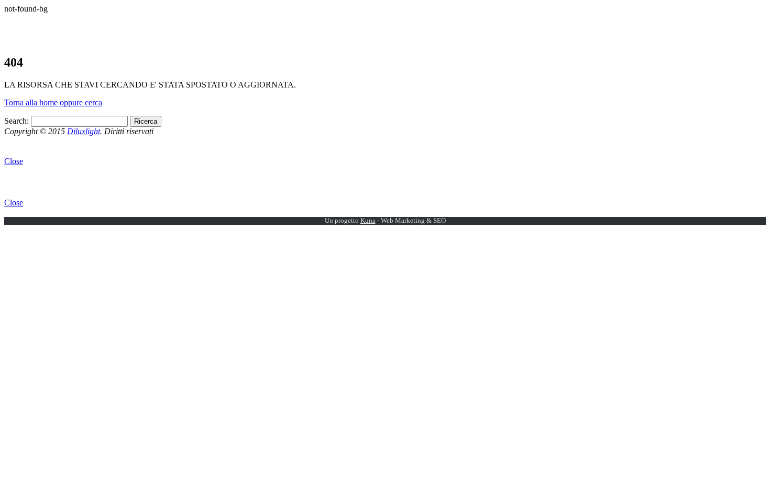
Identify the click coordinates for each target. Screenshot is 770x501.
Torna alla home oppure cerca (53, 102)
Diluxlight (83, 131)
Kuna (368, 220)
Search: (16, 120)
